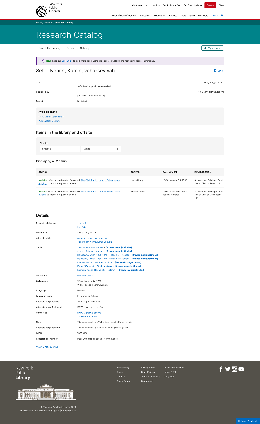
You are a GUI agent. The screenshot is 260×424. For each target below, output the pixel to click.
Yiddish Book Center (87, 316)
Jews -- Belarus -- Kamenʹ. (90, 251)
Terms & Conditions (150, 376)
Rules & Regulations (174, 367)
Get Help (203, 15)
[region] (130, 185)
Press (119, 372)
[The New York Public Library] (49, 9)
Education (160, 15)
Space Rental (123, 381)
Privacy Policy (148, 367)
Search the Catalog (49, 48)
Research (144, 15)
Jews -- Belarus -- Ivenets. (90, 247)
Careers (121, 376)
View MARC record (47, 346)
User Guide (67, 60)
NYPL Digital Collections (89, 312)
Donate (210, 5)
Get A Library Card (172, 5)
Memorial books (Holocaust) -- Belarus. (96, 270)
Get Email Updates (193, 5)
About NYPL (170, 372)
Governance (147, 381)
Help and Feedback (248, 421)
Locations (155, 5)
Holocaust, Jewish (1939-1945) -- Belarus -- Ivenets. (103, 255)
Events (173, 15)
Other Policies (148, 372)
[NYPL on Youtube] (241, 369)
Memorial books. (85, 275)
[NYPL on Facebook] (221, 369)
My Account (138, 5)
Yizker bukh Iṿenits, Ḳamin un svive (94, 241)
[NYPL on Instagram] (234, 369)
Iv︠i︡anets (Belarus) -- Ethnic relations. (95, 262)
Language (169, 376)
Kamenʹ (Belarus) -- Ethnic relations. (94, 266)
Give (192, 15)
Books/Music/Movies (124, 15)
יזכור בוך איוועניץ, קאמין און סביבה (92, 238)
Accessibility (123, 367)
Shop (221, 5)
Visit (183, 15)
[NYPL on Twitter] (228, 369)
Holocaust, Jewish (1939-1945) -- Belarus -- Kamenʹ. (103, 258)
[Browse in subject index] (119, 247)
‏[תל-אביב (81, 223)
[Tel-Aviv (81, 227)
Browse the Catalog (78, 48)
